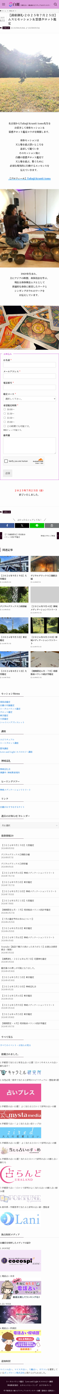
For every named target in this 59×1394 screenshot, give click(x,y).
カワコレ (43, 1369)
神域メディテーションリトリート (15, 789)
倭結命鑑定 (5, 701)
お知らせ (6, 28)
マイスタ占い (20, 1369)
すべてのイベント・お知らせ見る (15, 1045)
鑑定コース (9, 394)
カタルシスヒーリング (29, 1385)
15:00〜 (11, 421)
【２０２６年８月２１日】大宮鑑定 (17, 902)
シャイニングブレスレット (12, 722)
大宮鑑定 (4, 718)
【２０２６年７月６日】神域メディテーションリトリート (27, 939)
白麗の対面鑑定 (7, 705)
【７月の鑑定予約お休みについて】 (17, 920)
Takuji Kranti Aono (38, 178)
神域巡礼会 (5, 768)
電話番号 (8, 382)
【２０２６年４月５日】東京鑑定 (16, 1016)
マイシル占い (6, 1369)
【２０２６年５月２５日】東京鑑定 (17, 979)
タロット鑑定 (6, 711)
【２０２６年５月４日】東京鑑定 (16, 997)
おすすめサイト (45, 1385)
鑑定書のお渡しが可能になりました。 (18, 969)
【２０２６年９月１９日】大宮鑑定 (17, 847)
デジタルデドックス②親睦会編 (15, 856)
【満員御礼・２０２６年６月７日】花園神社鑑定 (23, 960)
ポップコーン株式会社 (14, 1372)
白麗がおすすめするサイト (12, 806)
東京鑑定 (4, 715)
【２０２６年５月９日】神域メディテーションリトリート (27, 1006)
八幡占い (33, 1369)
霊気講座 (4, 748)
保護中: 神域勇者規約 (10, 772)
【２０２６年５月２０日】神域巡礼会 (18, 988)
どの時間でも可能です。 (19, 426)
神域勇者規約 (12, 1385)
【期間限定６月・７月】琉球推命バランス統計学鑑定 (25, 911)
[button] (7, 525)
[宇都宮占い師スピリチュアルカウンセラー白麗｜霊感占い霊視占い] (29, 4)
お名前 (7, 360)
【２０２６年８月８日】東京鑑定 (16, 930)
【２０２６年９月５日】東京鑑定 (16, 883)
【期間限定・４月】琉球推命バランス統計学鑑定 (23, 1025)
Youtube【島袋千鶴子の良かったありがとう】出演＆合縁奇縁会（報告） (29, 949)
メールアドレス (11, 371)
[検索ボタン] (55, 4)
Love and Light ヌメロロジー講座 (16, 751)
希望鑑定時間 (10, 405)
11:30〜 (10, 413)
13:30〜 (10, 417)
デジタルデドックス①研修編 (14, 865)
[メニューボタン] (3, 4)
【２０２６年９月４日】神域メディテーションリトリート (27, 874)
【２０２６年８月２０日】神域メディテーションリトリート (29, 893)
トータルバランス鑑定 (10, 708)
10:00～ (11, 409)
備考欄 (6, 435)
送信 (7, 473)
